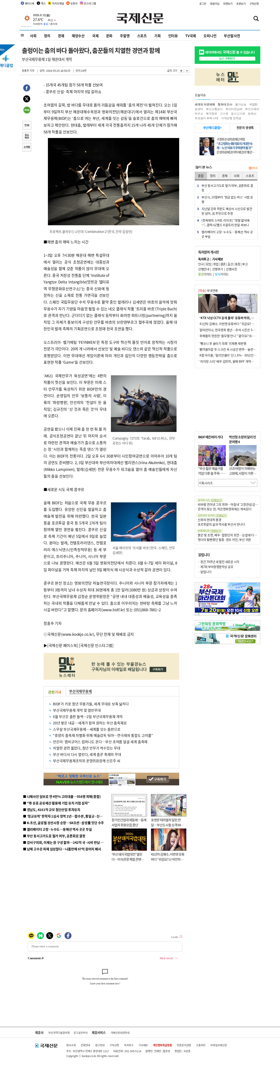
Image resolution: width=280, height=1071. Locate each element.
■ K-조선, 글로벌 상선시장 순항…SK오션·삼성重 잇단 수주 (63, 822)
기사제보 (143, 1045)
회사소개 (71, 1045)
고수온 (224, 113)
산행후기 (217, 269)
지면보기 (228, 3)
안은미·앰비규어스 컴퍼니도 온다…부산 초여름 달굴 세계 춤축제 (100, 741)
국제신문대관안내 (120, 1032)
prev (197, 598)
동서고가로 (238, 113)
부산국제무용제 (80, 691)
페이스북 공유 (27, 88)
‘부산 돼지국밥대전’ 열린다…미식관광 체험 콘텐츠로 (128, 859)
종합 (201, 175)
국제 (95, 35)
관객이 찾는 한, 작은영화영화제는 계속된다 (224, 509)
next (258, 598)
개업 (215, 264)
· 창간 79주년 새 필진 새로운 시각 (218, 561)
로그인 (202, 3)
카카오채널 (58, 3)
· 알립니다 (204, 572)
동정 (237, 264)
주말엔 (125, 35)
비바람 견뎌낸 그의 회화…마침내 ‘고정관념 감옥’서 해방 (233, 504)
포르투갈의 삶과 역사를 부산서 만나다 (221, 524)
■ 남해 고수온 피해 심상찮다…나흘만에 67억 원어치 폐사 (62, 849)
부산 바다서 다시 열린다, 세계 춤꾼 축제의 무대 (87, 754)
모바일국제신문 (218, 1045)
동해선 (252, 113)
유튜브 (73, 3)
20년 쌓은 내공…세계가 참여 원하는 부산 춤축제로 (90, 722)
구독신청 (254, 3)
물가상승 (240, 104)
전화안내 (85, 1045)
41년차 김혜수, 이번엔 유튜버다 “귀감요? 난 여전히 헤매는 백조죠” (167, 859)
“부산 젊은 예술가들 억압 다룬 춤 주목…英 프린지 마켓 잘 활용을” (212, 476)
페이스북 (29, 3)
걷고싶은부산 (81, 1032)
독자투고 (128, 1045)
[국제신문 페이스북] (62, 645)
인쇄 (27, 126)
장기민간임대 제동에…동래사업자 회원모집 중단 (129, 822)
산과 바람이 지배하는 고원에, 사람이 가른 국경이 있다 (243, 473)
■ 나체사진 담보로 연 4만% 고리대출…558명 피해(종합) (62, 796)
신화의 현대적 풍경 (209, 519)
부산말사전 (232, 35)
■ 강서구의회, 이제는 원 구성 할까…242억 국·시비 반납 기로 (65, 842)
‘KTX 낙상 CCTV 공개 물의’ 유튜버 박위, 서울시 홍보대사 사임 (239, 318)
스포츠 (142, 35)
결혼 (223, 264)
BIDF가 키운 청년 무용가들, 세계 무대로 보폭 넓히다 (91, 703)
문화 (109, 35)
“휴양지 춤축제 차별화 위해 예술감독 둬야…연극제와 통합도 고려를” (103, 735)
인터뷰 (173, 35)
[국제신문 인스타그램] (96, 645)
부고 (245, 264)
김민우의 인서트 (212, 515)
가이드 (205, 274)
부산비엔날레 (234, 109)
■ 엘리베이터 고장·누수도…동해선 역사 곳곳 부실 (57, 829)
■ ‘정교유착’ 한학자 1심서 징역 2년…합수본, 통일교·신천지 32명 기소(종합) (75, 816)
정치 (47, 35)
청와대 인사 (225, 104)
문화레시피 (209, 531)
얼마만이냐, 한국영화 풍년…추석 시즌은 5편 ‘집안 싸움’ (234, 330)
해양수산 (78, 35)
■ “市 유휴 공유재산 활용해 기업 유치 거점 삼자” (56, 803)
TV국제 (190, 35)
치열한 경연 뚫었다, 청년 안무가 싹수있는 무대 (86, 748)
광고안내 (100, 1045)
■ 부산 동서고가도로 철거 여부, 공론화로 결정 (54, 835)
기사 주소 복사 (27, 137)
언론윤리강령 (184, 1045)
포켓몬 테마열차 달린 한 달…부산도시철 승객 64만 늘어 (167, 825)
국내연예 (208, 290)
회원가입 (214, 3)
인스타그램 (90, 3)
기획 (157, 35)
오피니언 (209, 35)
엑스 (43, 3)
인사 (201, 264)
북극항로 (211, 113)
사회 (33, 35)
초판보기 (241, 3)
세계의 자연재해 (205, 104)
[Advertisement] (144, 266)
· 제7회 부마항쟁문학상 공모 (215, 566)
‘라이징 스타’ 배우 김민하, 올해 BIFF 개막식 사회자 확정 (234, 361)
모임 (208, 264)
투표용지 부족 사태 (206, 118)
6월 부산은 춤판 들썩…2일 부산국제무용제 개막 (88, 716)
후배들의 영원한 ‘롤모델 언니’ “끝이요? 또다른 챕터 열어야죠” (238, 336)
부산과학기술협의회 (59, 1032)
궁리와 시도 (210, 500)
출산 (230, 264)
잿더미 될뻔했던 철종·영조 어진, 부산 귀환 (224, 539)
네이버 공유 (27, 110)
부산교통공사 (214, 109)
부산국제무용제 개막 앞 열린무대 (77, 710)
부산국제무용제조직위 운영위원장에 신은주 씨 (86, 760)
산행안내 (203, 269)
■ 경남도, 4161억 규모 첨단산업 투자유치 (51, 809)
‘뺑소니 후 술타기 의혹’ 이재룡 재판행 (223, 343)
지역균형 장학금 (231, 118)
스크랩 (27, 147)
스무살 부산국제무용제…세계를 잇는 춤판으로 (86, 729)
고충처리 (200, 1045)
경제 (61, 35)
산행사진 (231, 269)
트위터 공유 (27, 99)
